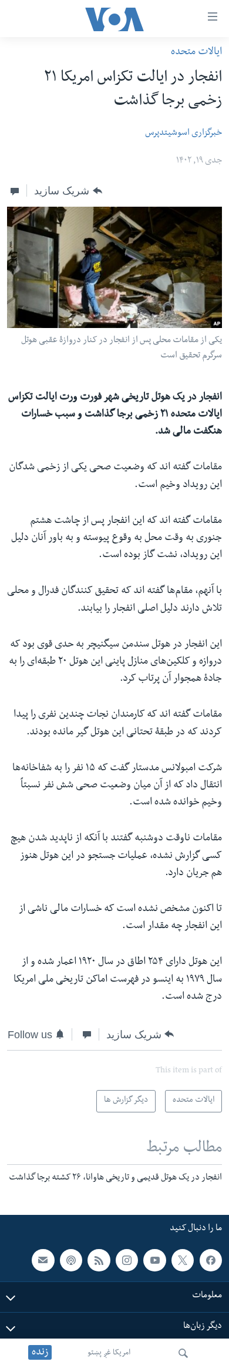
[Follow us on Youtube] (154, 1260)
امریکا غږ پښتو (108, 1353)
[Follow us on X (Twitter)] (182, 1260)
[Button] (68, 191)
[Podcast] (71, 1260)
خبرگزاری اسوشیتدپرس (183, 133)
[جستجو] (183, 1353)
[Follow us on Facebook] (211, 1260)
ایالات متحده (196, 53)
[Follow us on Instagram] (127, 1260)
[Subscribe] (43, 1260)
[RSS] (98, 1260)
